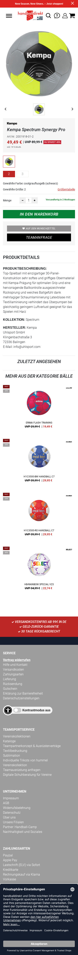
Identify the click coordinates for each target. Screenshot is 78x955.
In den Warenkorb (39, 214)
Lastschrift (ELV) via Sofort (21, 865)
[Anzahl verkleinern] (23, 200)
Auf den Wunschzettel (41, 228)
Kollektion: (14, 319)
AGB (6, 803)
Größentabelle (66, 189)
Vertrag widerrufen (16, 660)
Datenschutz (12, 812)
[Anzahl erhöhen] (35, 200)
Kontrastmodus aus (36, 710)
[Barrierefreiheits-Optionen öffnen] (8, 710)
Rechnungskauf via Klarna (21, 874)
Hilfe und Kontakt (15, 665)
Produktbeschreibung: (25, 268)
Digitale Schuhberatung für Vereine (27, 775)
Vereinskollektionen (16, 736)
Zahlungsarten (13, 674)
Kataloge (9, 741)
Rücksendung (12, 684)
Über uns (9, 817)
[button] (9, 16)
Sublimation (11, 755)
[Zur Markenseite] (12, 124)
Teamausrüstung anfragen (21, 770)
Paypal (8, 855)
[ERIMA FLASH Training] (39, 408)
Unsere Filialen (13, 822)
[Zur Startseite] (29, 16)
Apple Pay (10, 860)
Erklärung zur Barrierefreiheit (23, 693)
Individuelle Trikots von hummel (25, 760)
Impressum (11, 798)
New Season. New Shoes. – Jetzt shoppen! (39, 3)
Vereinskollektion (15, 765)
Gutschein (10, 689)
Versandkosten (13, 669)
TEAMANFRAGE (39, 237)
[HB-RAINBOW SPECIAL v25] (39, 570)
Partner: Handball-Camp (20, 827)
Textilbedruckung (15, 751)
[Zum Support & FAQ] (57, 15)
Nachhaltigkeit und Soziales (22, 832)
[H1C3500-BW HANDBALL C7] (39, 462)
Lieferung (9, 679)
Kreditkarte (10, 870)
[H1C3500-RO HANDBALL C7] (39, 516)
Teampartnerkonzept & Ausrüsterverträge (32, 746)
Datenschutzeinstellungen (21, 698)
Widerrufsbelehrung (16, 808)
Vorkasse (9, 879)
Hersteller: (14, 327)
